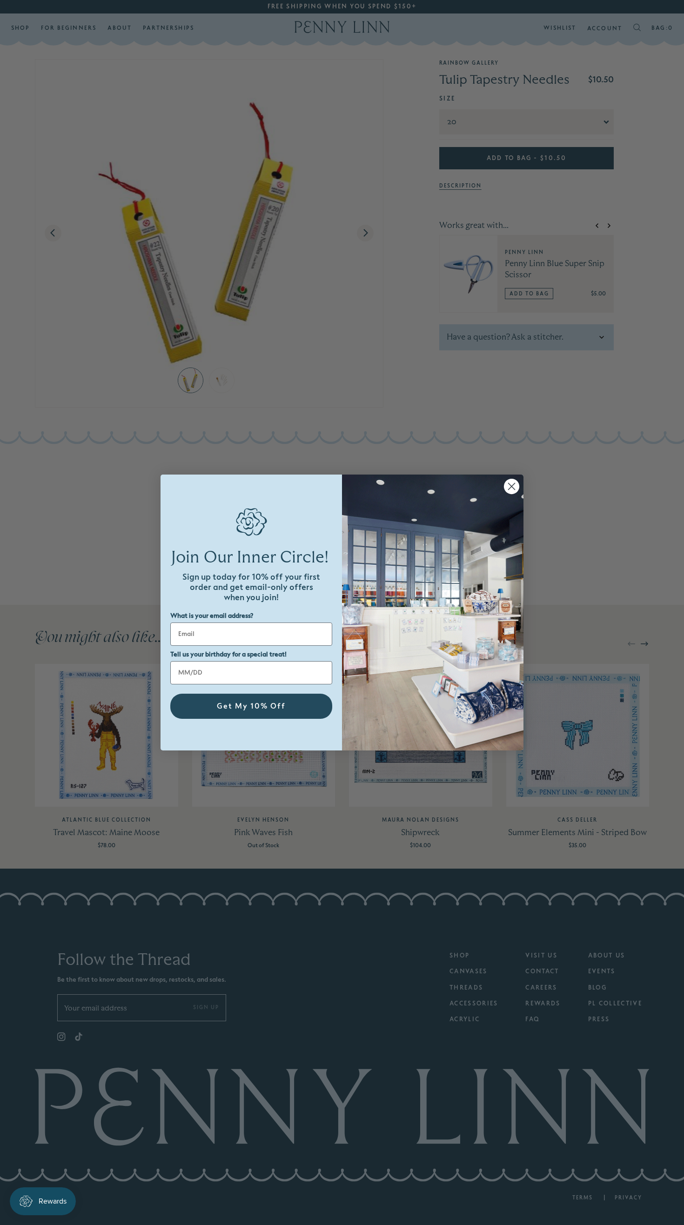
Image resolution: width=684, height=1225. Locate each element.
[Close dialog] (511, 486)
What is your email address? (211, 616)
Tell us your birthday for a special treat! (228, 654)
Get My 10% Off (251, 706)
